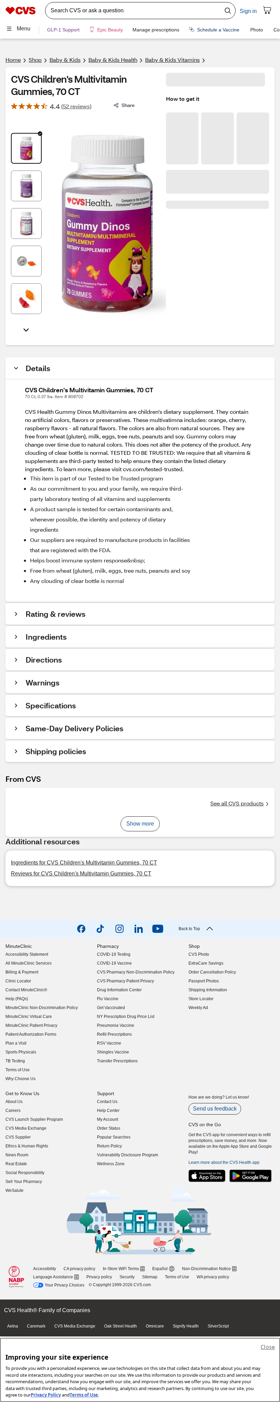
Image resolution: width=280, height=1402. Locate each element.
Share (128, 105)
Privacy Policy (46, 1395)
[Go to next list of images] (26, 329)
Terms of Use (84, 1395)
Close (268, 1347)
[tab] (26, 148)
